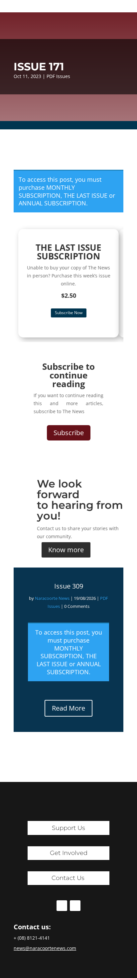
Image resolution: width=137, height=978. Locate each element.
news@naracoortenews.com (45, 948)
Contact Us (68, 878)
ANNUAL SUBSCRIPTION (52, 203)
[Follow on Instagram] (75, 905)
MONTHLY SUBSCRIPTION (47, 191)
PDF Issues (58, 76)
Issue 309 (68, 586)
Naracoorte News (52, 598)
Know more (66, 549)
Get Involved (68, 853)
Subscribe (69, 432)
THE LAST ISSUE (85, 195)
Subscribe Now (68, 312)
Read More (68, 708)
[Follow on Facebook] (62, 905)
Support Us (68, 828)
